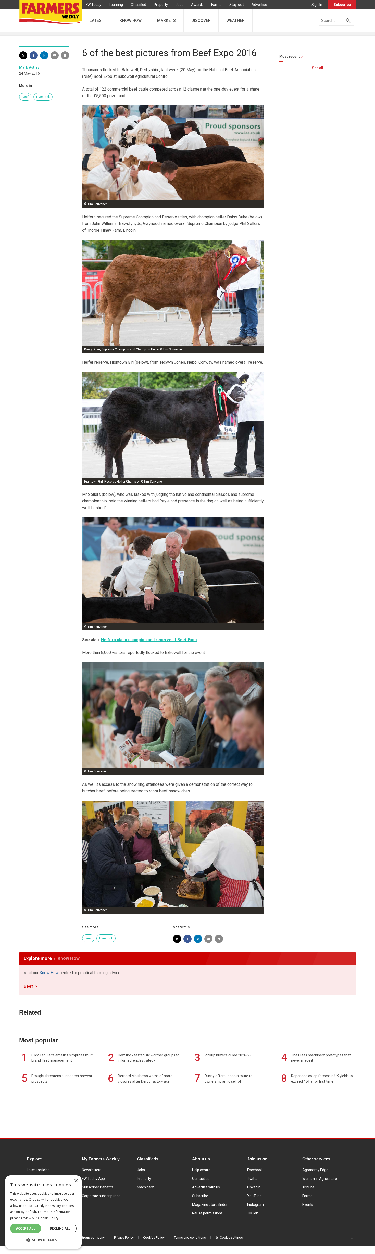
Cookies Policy (154, 1237)
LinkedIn (253, 1187)
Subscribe (342, 5)
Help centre (201, 1170)
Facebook (255, 1170)
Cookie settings (231, 1237)
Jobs (179, 5)
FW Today (93, 5)
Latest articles (38, 1170)
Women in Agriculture (319, 1178)
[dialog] (43, 1212)
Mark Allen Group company (85, 1237)
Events (307, 1204)
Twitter (253, 1178)
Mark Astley (29, 67)
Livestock (43, 97)
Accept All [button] (25, 1228)
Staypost (236, 5)
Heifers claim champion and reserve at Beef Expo (149, 639)
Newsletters (91, 1170)
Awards (197, 5)
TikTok (252, 1213)
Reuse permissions (207, 1213)
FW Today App (93, 1178)
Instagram (255, 1204)
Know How (49, 972)
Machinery (145, 1187)
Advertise (259, 5)
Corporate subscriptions (101, 1196)
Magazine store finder (210, 1204)
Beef (25, 97)
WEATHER (235, 20)
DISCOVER (201, 20)
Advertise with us (206, 1187)
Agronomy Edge (315, 1170)
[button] (43, 1240)
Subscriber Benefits (98, 1187)
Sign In (316, 5)
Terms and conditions (190, 1237)
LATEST (97, 20)
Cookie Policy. (48, 1218)
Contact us (200, 1178)
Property (161, 5)
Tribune (308, 1187)
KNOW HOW (131, 20)
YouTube (254, 1196)
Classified (138, 5)
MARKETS (166, 20)
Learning (116, 5)
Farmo (216, 5)
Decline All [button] (60, 1228)
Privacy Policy (124, 1237)
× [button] (76, 1181)
